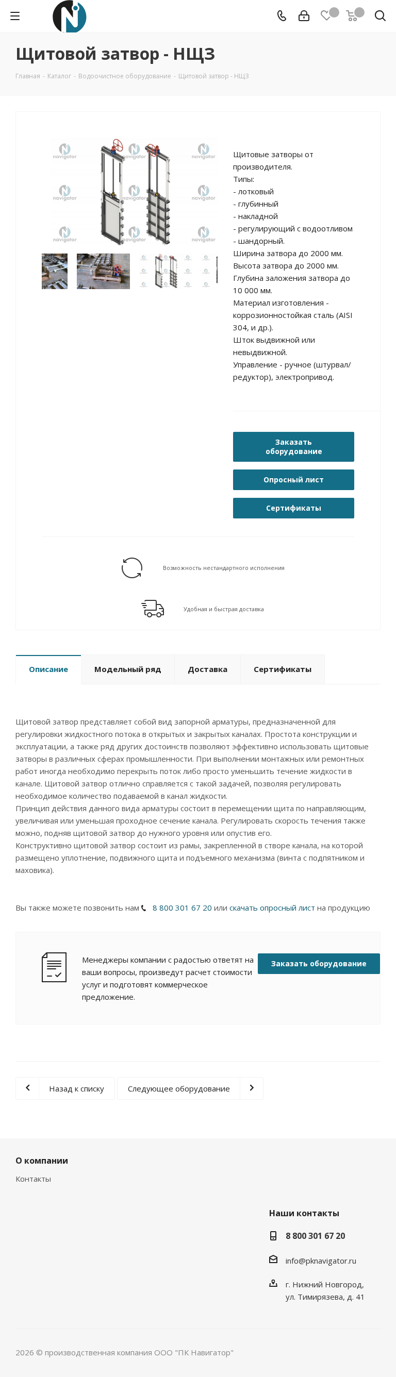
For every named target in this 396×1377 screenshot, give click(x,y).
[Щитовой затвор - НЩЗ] (134, 193)
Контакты (33, 1178)
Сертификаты (282, 669)
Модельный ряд (127, 669)
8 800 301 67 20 (182, 907)
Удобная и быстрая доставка (224, 609)
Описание (48, 669)
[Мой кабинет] (304, 16)
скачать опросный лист (272, 907)
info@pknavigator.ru (321, 1260)
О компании (41, 1160)
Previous (34, 193)
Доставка (207, 669)
